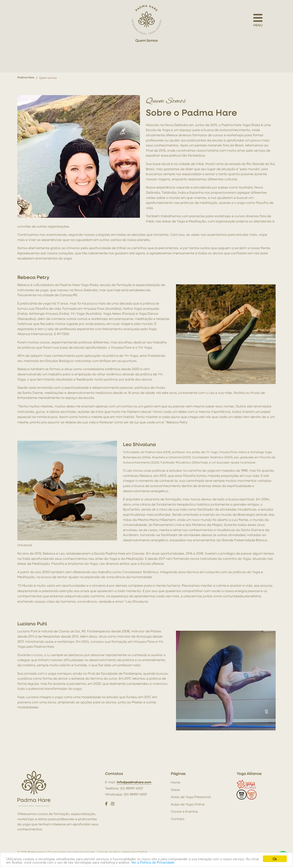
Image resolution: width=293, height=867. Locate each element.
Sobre (175, 790)
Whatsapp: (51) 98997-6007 (126, 794)
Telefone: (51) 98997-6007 (124, 788)
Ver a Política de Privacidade (152, 862)
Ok (275, 858)
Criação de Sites (108, 852)
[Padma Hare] (146, 20)
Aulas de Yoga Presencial (191, 797)
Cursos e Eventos (184, 811)
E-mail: (128, 782)
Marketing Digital (135, 852)
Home (175, 782)
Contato (177, 819)
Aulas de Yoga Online (188, 804)
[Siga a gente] (106, 804)
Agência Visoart (83, 852)
